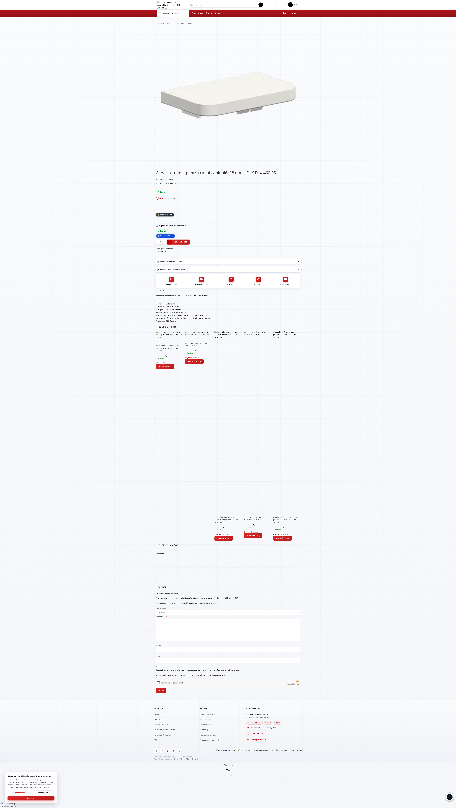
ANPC (156, 740)
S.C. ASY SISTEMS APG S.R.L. (185, 759)
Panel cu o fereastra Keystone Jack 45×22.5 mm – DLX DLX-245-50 (285, 519)
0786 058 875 (291, 13)
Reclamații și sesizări (208, 735)
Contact (157, 714)
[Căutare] (260, 5)
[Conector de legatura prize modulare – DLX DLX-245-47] (257, 420)
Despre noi (158, 719)
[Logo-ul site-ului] (169, 4)
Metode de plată (206, 719)
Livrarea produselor (207, 714)
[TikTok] (173, 751)
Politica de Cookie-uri (162, 735)
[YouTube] (167, 751)
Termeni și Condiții (161, 725)
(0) (166, 355)
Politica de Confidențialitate (164, 730)
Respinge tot (43, 793)
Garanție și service (207, 730)
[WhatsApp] (179, 751)
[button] (165, 366)
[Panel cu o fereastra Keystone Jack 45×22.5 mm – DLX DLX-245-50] (286, 420)
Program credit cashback (209, 740)
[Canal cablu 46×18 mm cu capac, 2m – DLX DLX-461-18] (198, 333)
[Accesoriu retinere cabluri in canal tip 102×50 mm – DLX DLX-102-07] (169, 334)
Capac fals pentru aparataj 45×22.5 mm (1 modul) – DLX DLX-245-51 (226, 519)
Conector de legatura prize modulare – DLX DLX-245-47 (256, 518)
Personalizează (19, 793)
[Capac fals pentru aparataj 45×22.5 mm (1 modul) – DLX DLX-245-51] (227, 420)
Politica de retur (206, 725)
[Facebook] (156, 751)
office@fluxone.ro (258, 740)
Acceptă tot (31, 798)
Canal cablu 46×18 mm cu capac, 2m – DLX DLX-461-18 (198, 344)
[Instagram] (162, 751)
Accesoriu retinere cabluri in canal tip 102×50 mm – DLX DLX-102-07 (169, 348)
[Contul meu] (268, 4)
